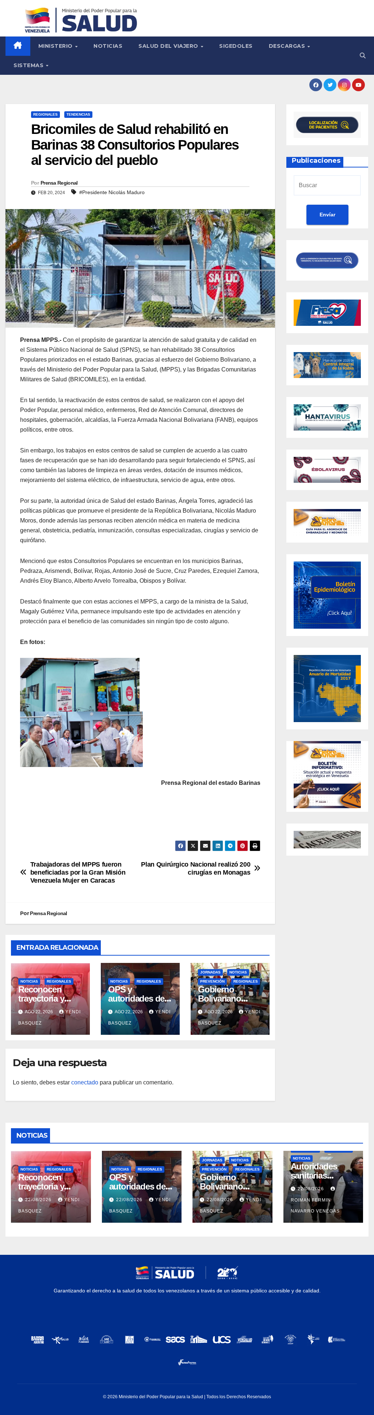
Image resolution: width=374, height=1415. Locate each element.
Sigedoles (236, 46)
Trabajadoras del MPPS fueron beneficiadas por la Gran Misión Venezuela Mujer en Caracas (78, 872)
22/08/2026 (39, 1199)
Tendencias (78, 114)
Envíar (327, 214)
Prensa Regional (59, 183)
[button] (363, 56)
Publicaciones (316, 161)
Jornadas (210, 972)
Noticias (108, 46)
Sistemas (29, 65)
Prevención (212, 981)
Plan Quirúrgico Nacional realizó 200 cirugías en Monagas (195, 868)
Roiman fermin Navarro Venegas (315, 1206)
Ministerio (56, 46)
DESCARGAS (288, 46)
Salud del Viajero (169, 46)
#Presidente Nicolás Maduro (112, 192)
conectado (84, 1082)
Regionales (45, 114)
